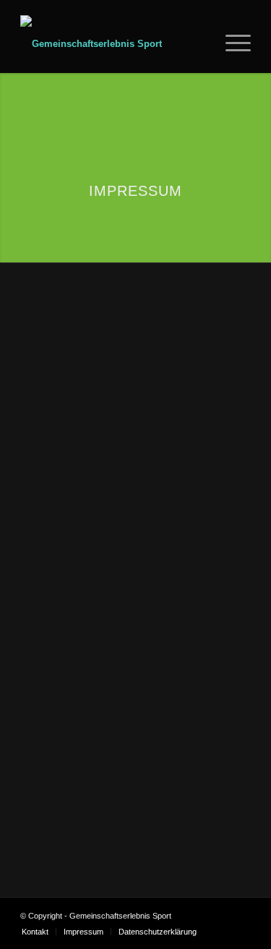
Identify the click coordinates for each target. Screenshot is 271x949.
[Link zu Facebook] (218, 916)
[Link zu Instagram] (240, 916)
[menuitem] (201, 44)
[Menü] (231, 44)
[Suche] (201, 44)
